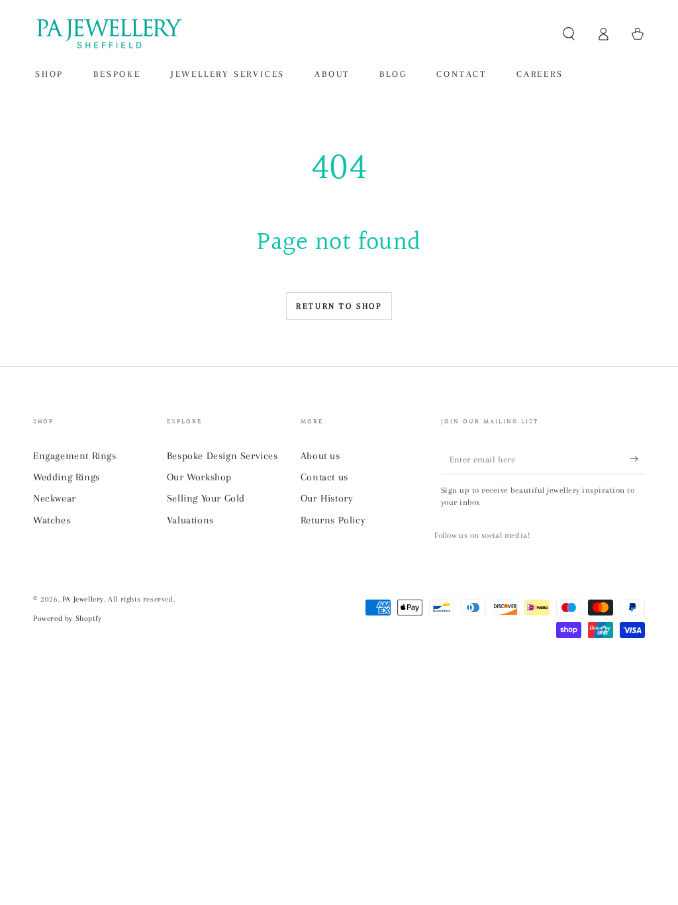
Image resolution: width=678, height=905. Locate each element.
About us (320, 456)
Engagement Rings (75, 456)
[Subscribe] (637, 459)
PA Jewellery (83, 599)
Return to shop (338, 306)
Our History (327, 498)
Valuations (190, 520)
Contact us (324, 477)
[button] (569, 33)
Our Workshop (199, 477)
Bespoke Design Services (222, 456)
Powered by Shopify (67, 618)
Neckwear (54, 498)
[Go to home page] (108, 33)
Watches (51, 520)
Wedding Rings (66, 477)
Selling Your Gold (206, 498)
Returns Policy (333, 520)
